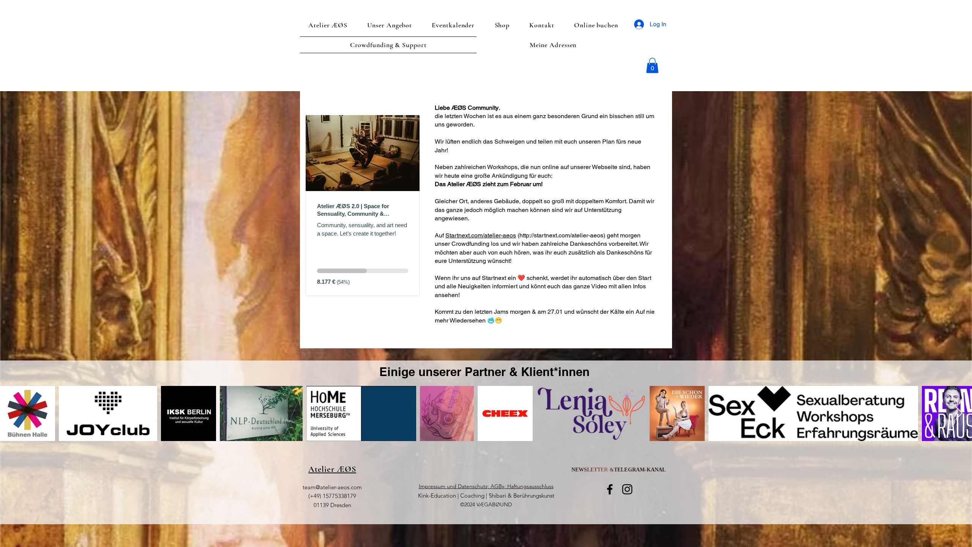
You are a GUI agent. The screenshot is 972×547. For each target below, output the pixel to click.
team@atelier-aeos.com (332, 487)
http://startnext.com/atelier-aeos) (562, 235)
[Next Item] (959, 413)
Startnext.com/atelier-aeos (480, 235)
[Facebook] (610, 489)
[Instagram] (627, 489)
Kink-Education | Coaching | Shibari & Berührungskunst (486, 495)
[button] (652, 65)
